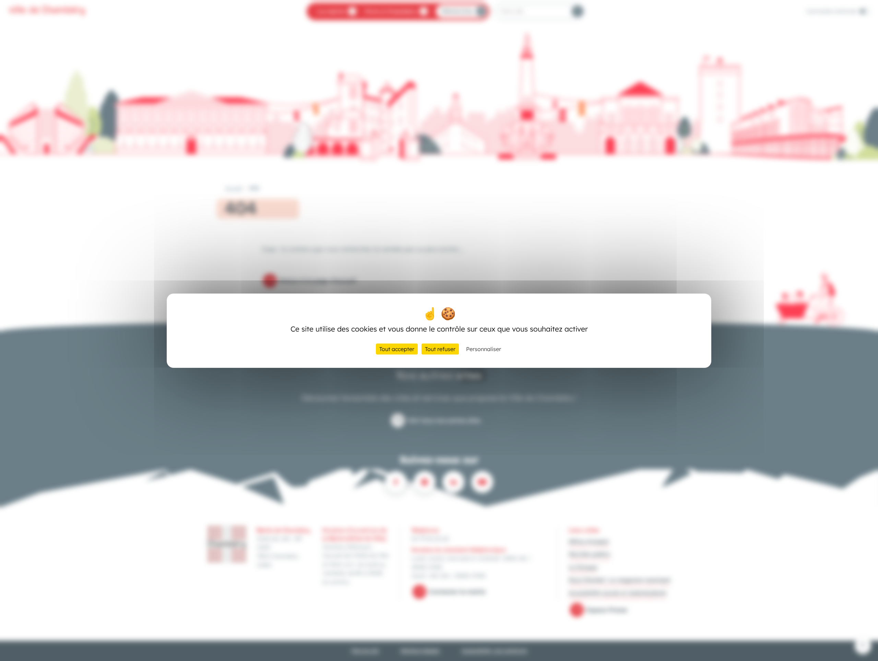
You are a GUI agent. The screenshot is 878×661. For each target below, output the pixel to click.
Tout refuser (440, 349)
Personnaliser (483, 349)
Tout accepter (396, 349)
